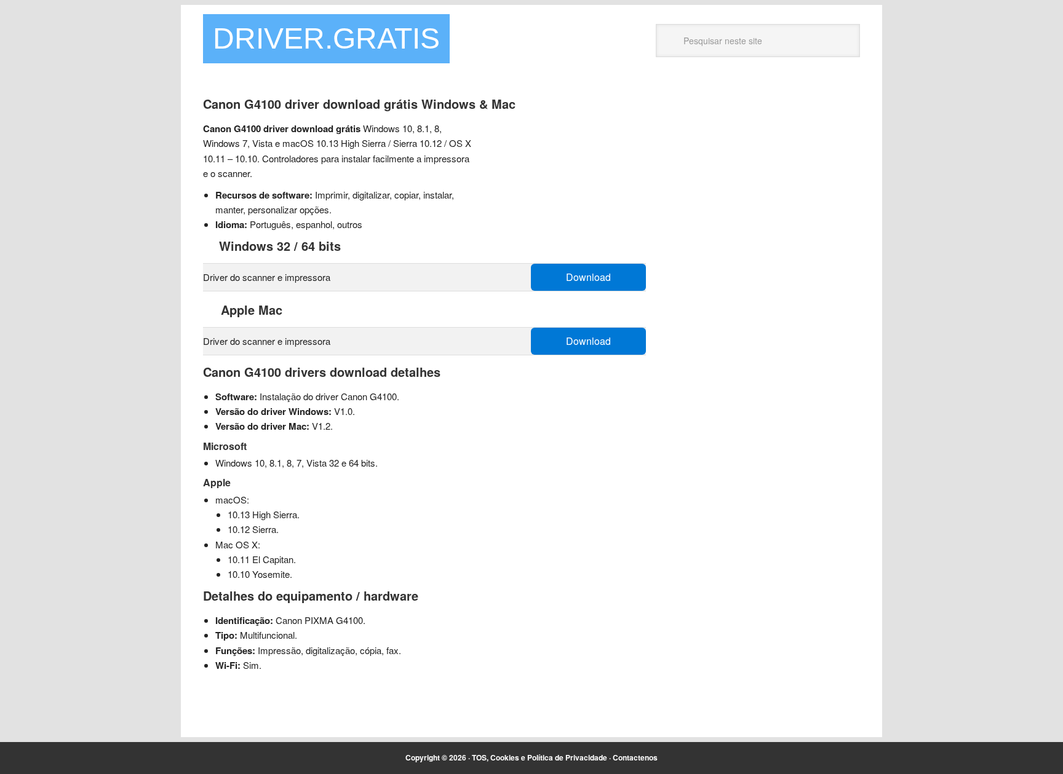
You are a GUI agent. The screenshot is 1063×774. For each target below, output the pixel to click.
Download (588, 277)
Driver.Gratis (326, 38)
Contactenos (635, 757)
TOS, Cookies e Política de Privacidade (539, 757)
